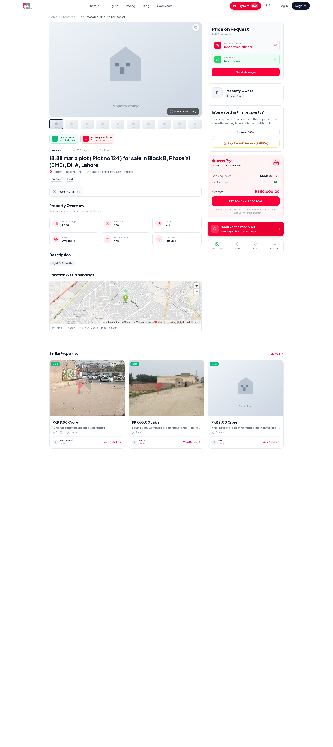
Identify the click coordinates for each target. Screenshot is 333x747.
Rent (93, 6)
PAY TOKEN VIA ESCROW (245, 201)
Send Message (246, 72)
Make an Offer (246, 132)
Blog (146, 6)
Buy (111, 6)
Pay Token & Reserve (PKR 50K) (248, 143)
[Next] (195, 69)
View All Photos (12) (185, 111)
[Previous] (55, 69)
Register (300, 6)
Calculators (164, 6)
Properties (68, 16)
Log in (284, 6)
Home (53, 16)
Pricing (130, 6)
